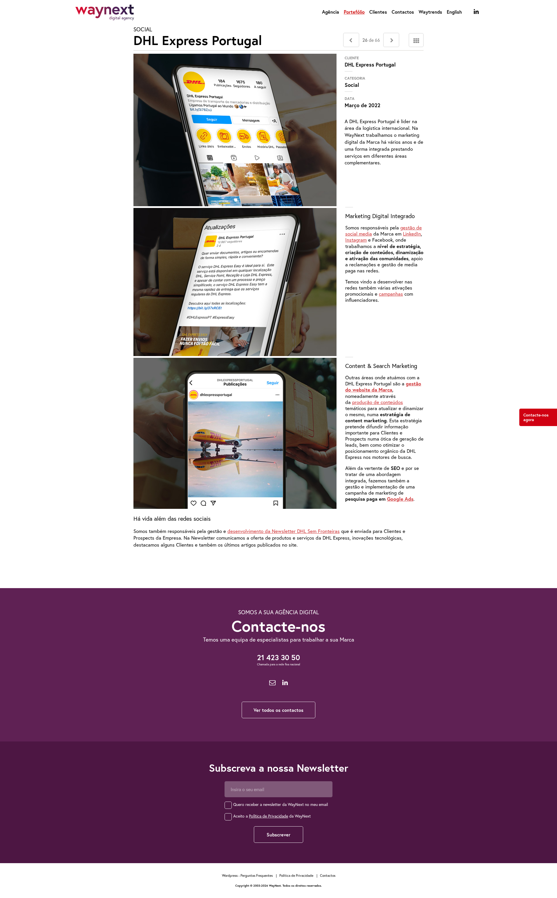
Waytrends (430, 12)
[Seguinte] (391, 40)
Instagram (356, 239)
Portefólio (354, 12)
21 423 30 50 (278, 657)
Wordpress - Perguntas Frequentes (247, 875)
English (454, 12)
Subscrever (278, 834)
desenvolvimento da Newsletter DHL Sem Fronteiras (283, 531)
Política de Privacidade (268, 816)
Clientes (378, 12)
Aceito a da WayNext (272, 816)
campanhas (391, 293)
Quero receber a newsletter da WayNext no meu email (280, 804)
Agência (330, 12)
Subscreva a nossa (278, 768)
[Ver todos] (416, 40)
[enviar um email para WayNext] (272, 682)
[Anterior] (351, 40)
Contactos (403, 12)
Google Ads (400, 498)
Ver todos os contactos (278, 710)
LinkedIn (412, 233)
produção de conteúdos (377, 402)
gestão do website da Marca (383, 386)
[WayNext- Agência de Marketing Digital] (104, 14)
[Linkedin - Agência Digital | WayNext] (476, 12)
